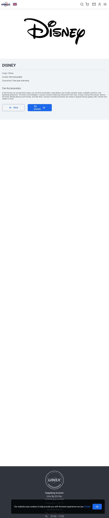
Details (87, 506)
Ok (97, 506)
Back (15, 107)
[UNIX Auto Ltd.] (54, 480)
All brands (37, 107)
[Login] (99, 4)
